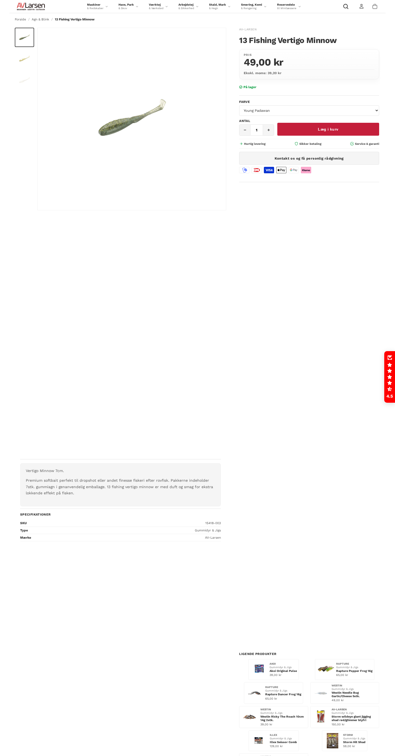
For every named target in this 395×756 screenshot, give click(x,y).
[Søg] (345, 6)
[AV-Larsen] (31, 6)
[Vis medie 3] (24, 80)
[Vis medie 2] (24, 59)
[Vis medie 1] (24, 37)
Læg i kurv (328, 129)
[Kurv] (374, 6)
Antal (244, 121)
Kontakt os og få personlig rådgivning (309, 158)
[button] (389, 377)
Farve (244, 102)
